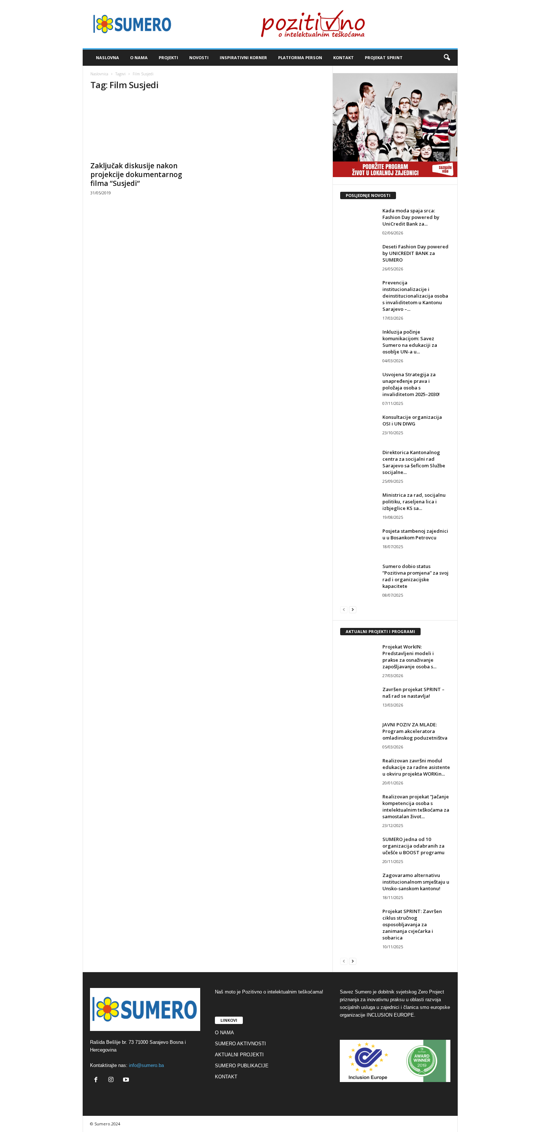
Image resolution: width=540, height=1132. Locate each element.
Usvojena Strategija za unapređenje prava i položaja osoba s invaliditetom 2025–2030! (411, 384)
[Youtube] (127, 1080)
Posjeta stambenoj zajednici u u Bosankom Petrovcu (415, 534)
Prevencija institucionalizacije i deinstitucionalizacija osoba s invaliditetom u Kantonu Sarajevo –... (415, 295)
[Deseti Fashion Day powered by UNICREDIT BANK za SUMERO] (358, 257)
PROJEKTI (168, 57)
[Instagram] (112, 1080)
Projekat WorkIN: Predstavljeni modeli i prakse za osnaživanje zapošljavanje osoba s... (409, 656)
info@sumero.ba (146, 1065)
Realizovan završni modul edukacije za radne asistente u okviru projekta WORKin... (416, 767)
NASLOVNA (107, 57)
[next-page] (352, 609)
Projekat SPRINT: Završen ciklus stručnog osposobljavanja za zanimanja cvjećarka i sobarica (412, 924)
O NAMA (139, 57)
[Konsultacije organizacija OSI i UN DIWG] (358, 427)
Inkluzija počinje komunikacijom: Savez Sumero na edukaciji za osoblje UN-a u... (409, 341)
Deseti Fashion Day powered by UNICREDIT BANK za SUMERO (415, 253)
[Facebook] (97, 1080)
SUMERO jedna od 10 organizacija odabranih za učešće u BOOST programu (413, 846)
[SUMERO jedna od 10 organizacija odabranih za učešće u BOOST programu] (358, 849)
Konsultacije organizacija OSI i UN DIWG (412, 420)
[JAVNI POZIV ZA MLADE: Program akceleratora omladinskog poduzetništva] (358, 735)
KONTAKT (343, 57)
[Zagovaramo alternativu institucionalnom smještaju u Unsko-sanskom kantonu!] (358, 885)
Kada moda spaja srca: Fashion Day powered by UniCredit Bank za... (410, 217)
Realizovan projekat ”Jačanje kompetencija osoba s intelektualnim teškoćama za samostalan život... (415, 806)
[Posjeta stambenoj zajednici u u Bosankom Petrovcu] (358, 541)
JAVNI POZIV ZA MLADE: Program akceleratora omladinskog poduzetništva (414, 731)
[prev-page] (344, 609)
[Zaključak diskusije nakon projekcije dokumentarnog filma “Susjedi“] (145, 127)
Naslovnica (99, 73)
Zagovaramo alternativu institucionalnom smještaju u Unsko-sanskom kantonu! (415, 882)
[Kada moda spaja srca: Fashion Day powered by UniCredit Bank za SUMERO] (358, 221)
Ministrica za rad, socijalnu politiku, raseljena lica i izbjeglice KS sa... (414, 501)
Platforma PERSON (300, 57)
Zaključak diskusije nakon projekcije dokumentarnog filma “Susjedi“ (136, 174)
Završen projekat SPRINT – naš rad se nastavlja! (413, 692)
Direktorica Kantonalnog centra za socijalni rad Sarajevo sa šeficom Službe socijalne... (413, 462)
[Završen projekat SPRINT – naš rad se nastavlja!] (358, 700)
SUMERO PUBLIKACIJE (242, 1065)
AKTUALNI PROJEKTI (239, 1054)
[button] (447, 58)
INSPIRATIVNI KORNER (243, 57)
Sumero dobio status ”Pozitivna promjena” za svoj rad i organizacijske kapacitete (415, 576)
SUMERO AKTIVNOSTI (240, 1043)
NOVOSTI (199, 57)
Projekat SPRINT (384, 57)
